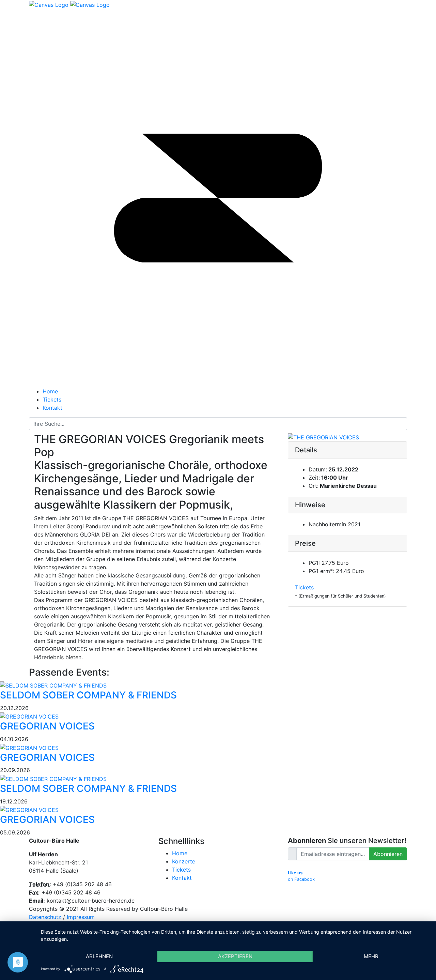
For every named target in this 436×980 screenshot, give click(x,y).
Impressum (81, 917)
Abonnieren (388, 853)
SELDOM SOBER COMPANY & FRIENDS (88, 695)
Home (179, 853)
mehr (371, 956)
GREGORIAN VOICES (47, 726)
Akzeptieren (235, 956)
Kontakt (182, 877)
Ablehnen (99, 956)
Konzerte (183, 861)
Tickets (304, 587)
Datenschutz (45, 917)
